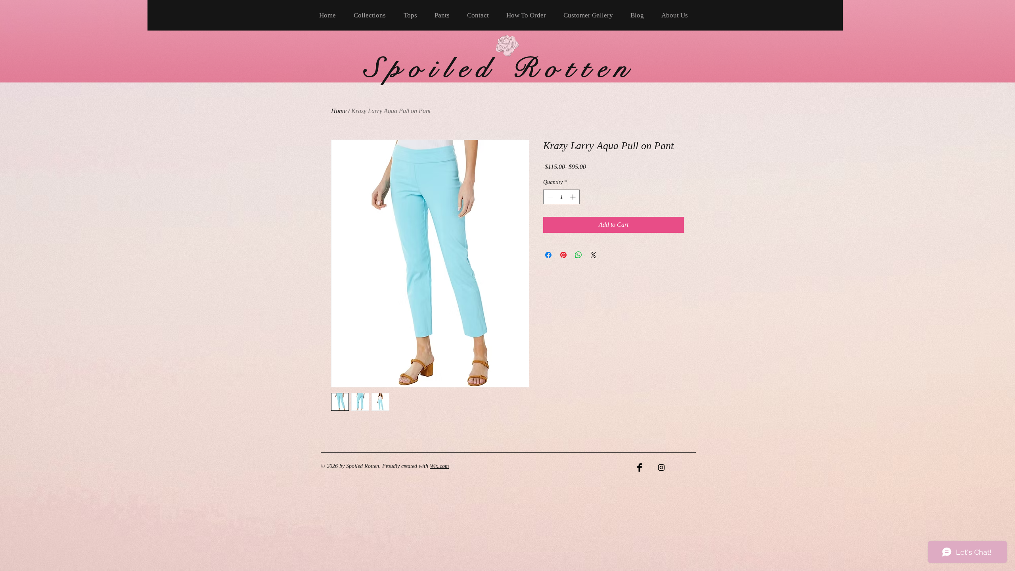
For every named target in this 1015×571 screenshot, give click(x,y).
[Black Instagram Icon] (661, 467)
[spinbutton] (561, 197)
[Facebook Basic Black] (639, 467)
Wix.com (439, 466)
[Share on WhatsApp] (578, 255)
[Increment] (573, 197)
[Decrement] (549, 197)
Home (339, 110)
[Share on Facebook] (548, 255)
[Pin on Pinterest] (563, 255)
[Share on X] (593, 255)
